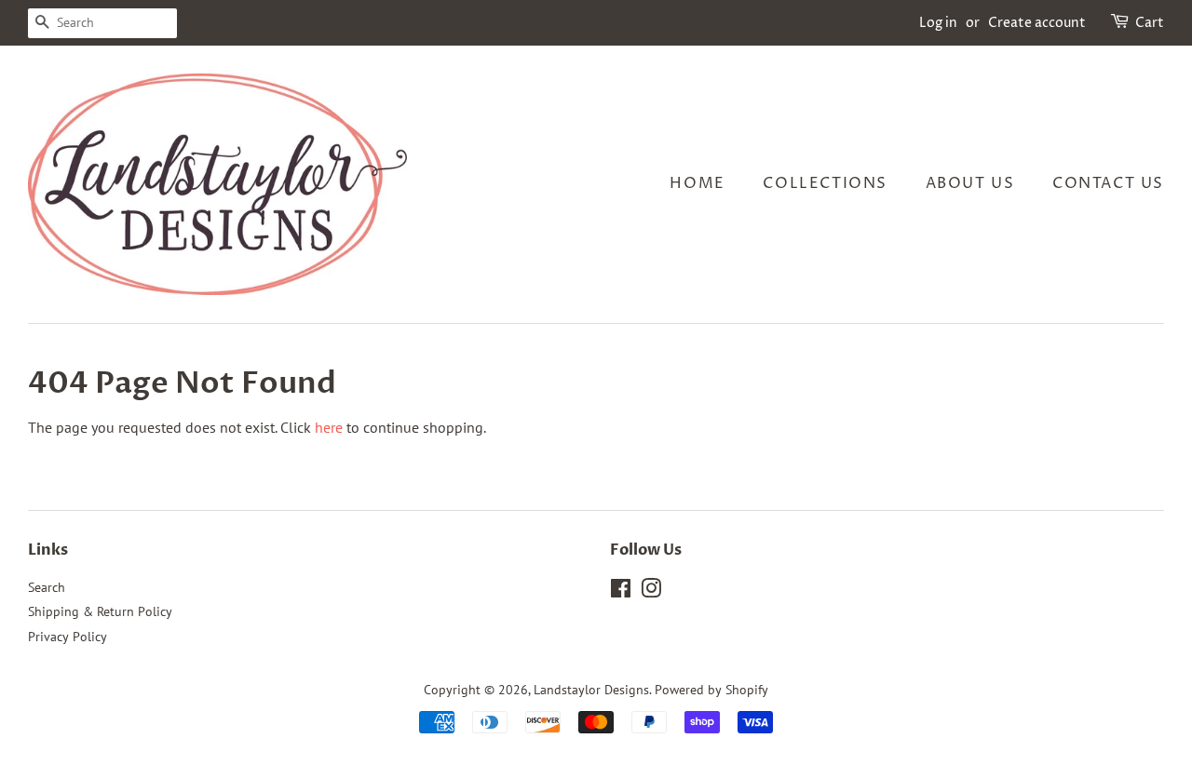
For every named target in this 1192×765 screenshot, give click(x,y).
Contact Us (1108, 183)
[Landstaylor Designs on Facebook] (620, 592)
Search (46, 587)
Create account (1037, 23)
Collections (825, 183)
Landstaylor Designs (591, 689)
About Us (970, 183)
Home (697, 183)
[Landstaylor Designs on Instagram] (651, 592)
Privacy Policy (67, 636)
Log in (938, 23)
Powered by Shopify (711, 689)
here (329, 427)
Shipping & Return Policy (100, 611)
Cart (1149, 23)
